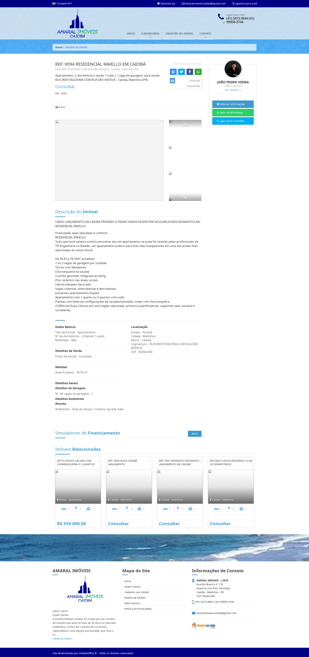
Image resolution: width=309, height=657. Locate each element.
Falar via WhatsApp (231, 112)
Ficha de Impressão (193, 83)
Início (127, 581)
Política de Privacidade (137, 608)
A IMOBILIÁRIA (150, 33)
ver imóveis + (233, 90)
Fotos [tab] (61, 107)
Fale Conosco (132, 603)
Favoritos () (167, 3)
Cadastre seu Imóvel (136, 592)
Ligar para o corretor (231, 121)
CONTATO (205, 33)
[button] (185, 124)
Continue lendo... (63, 638)
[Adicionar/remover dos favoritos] (98, 461)
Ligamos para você (245, 3)
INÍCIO (131, 33)
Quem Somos (132, 586)
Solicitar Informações (232, 104)
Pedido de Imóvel (134, 597)
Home (58, 47)
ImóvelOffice (86, 653)
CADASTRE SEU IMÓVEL (179, 33)
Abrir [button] (195, 433)
